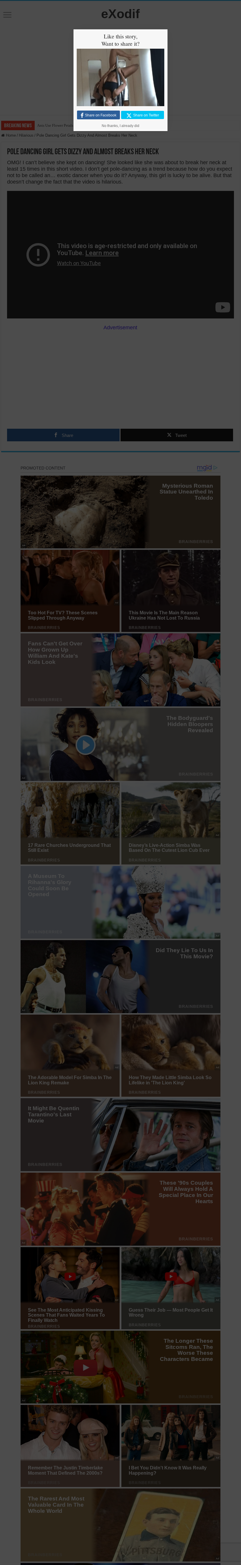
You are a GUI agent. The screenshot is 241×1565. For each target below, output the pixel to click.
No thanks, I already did (120, 126)
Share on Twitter (146, 115)
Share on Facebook (100, 115)
